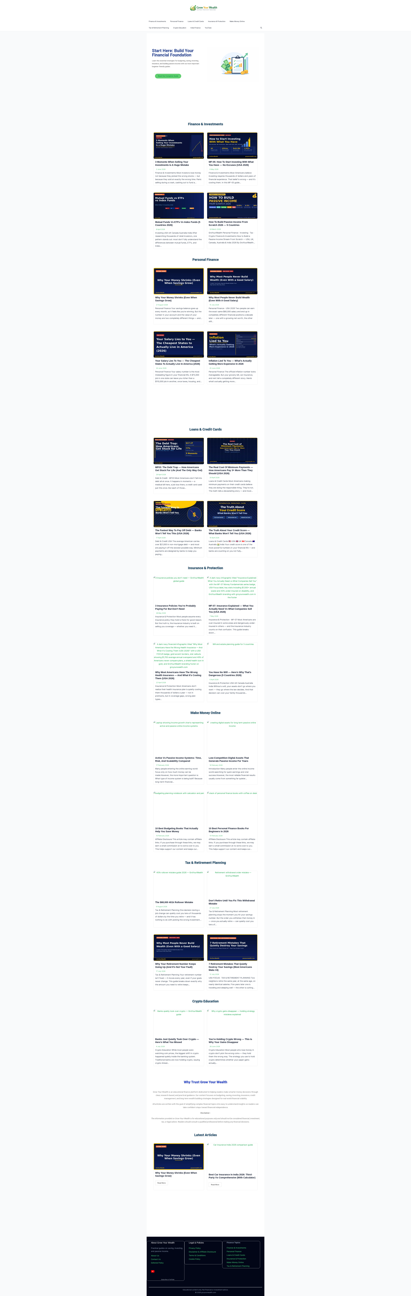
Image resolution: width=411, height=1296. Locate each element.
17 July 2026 (160, 971)
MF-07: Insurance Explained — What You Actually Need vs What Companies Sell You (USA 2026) (231, 608)
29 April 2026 (161, 474)
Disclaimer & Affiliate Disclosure (202, 1252)
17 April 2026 (161, 538)
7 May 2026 (214, 616)
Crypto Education (179, 28)
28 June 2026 (215, 1046)
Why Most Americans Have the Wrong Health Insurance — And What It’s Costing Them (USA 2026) (178, 675)
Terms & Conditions (197, 1255)
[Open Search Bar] (261, 28)
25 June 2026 (215, 368)
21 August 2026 (162, 305)
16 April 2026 (214, 538)
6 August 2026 (161, 906)
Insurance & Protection (216, 21)
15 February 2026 (162, 835)
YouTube (208, 28)
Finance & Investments (157, 21)
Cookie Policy (194, 1259)
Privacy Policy (195, 1248)
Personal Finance (176, 21)
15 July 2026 (214, 305)
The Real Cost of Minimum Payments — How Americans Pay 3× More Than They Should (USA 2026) (231, 470)
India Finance (196, 28)
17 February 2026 (162, 765)
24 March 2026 (215, 229)
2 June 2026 (160, 169)
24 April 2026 (214, 477)
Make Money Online (237, 21)
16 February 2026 (216, 765)
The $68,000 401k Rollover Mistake (174, 902)
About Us (155, 1256)
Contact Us (156, 1259)
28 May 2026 (161, 613)
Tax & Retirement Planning (159, 28)
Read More (161, 1183)
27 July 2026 (214, 908)
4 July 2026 (160, 1046)
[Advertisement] (205, 104)
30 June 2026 (161, 368)
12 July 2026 (214, 974)
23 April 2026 (161, 682)
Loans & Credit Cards (196, 21)
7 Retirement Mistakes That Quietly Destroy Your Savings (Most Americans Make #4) (230, 967)
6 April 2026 (214, 679)
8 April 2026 (160, 229)
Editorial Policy (157, 1263)
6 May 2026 (214, 169)
